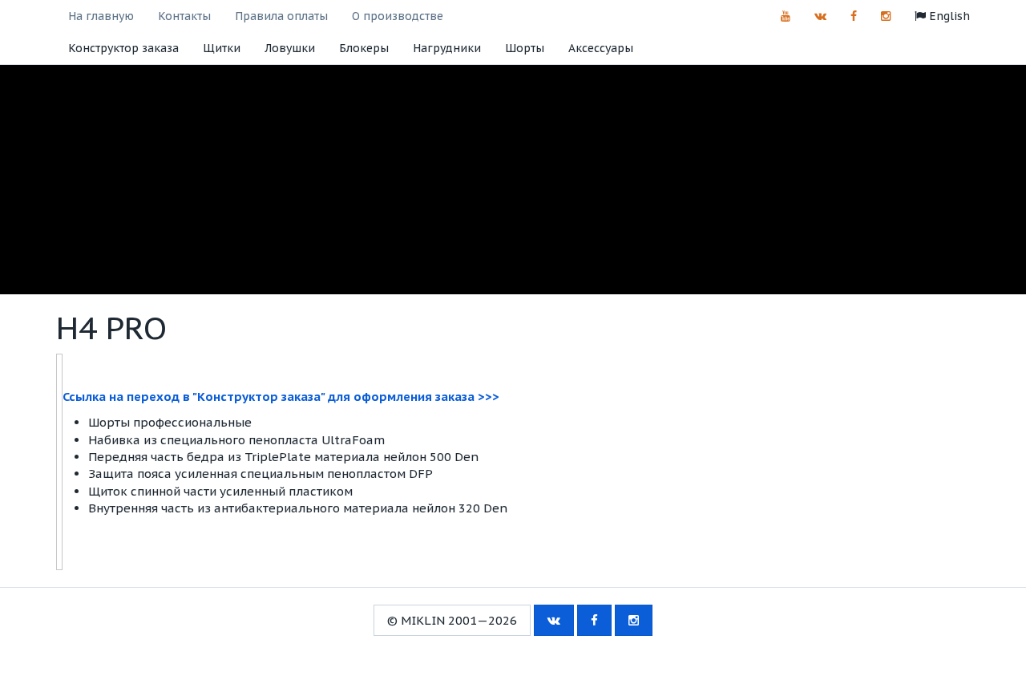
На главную (101, 16)
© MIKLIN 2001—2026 (452, 620)
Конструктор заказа (123, 48)
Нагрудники (447, 48)
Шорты (524, 48)
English (948, 16)
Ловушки (290, 48)
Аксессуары (600, 48)
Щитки (221, 48)
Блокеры (364, 48)
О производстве (397, 16)
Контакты (184, 16)
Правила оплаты (281, 16)
